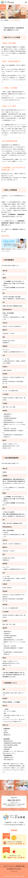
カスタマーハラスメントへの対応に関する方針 (14, 866)
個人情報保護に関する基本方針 (14, 869)
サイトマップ (14, 871)
